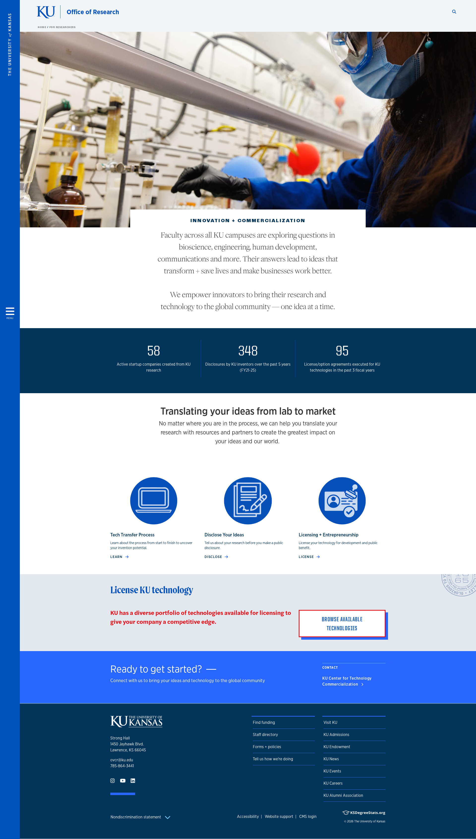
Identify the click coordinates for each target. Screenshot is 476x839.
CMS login (308, 816)
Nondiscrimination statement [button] (136, 817)
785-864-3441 (122, 766)
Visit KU (330, 722)
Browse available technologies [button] (342, 623)
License (307, 556)
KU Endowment (337, 746)
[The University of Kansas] (136, 725)
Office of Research (93, 11)
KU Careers (333, 783)
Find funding (264, 722)
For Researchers (62, 27)
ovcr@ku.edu (121, 760)
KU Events (332, 771)
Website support (279, 816)
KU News (331, 759)
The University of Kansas (369, 821)
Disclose (214, 556)
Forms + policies (267, 746)
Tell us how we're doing (273, 759)
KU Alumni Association (343, 795)
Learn (116, 556)
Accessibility (248, 816)
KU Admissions (336, 734)
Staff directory (265, 734)
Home (42, 27)
